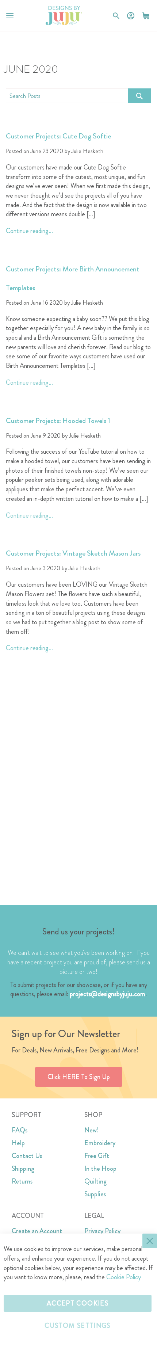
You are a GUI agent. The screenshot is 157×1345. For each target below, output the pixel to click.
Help (18, 1143)
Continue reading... (29, 231)
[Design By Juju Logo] (64, 15)
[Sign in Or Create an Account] (131, 15)
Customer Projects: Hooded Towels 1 (58, 420)
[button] (145, 15)
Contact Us (27, 1156)
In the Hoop (100, 1168)
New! (91, 1130)
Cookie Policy (123, 1277)
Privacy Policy (102, 1231)
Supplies (95, 1194)
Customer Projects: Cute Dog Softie (58, 136)
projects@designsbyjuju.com (107, 994)
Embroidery (99, 1143)
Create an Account (37, 1231)
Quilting (95, 1181)
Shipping (23, 1168)
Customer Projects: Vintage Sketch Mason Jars (73, 553)
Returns (22, 1181)
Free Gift (96, 1156)
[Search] (139, 95)
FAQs (19, 1130)
